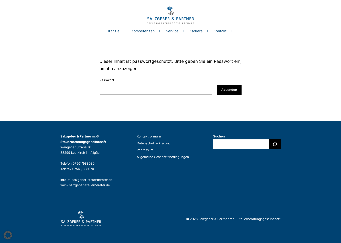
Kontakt (220, 31)
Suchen (219, 136)
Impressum (145, 150)
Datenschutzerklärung (153, 143)
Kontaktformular (149, 136)
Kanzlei (114, 31)
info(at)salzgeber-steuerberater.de (86, 180)
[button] (8, 235)
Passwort (106, 80)
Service (172, 31)
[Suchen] (275, 144)
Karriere (196, 31)
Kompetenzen (143, 31)
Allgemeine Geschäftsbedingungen (163, 157)
